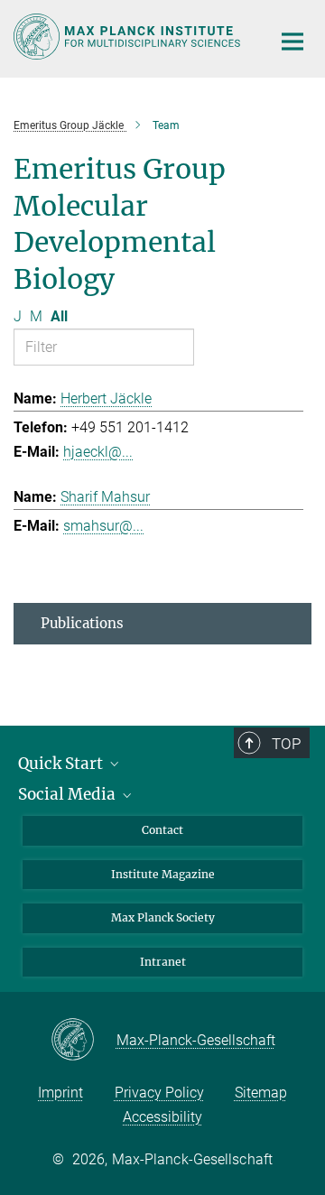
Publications (82, 623)
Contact (162, 830)
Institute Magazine (163, 874)
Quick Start (62, 764)
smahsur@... (103, 525)
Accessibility (162, 1117)
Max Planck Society (163, 917)
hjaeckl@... (98, 451)
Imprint (60, 1092)
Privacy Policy (159, 1092)
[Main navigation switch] (292, 41)
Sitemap (261, 1092)
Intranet (163, 961)
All (59, 316)
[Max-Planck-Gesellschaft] (83, 1040)
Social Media (68, 794)
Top (286, 744)
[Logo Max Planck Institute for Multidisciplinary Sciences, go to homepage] (129, 37)
